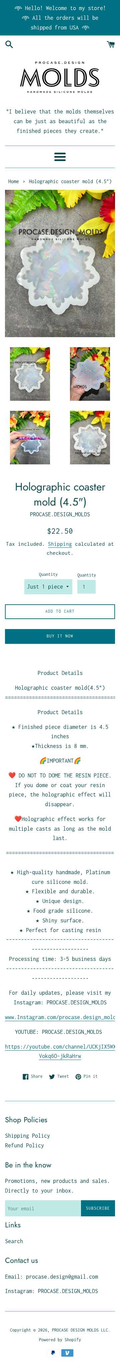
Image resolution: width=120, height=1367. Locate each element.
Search (14, 1241)
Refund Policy (24, 1145)
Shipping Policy (27, 1136)
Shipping (60, 544)
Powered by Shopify (60, 1339)
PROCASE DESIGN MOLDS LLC (80, 1330)
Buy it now (60, 636)
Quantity (48, 574)
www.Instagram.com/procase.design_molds (62, 1017)
